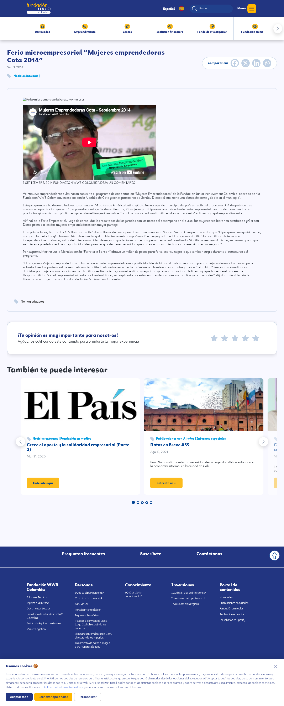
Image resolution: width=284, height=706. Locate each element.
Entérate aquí (43, 483)
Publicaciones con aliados (234, 602)
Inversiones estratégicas (185, 603)
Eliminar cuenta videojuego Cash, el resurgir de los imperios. (93, 635)
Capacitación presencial (88, 598)
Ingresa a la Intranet (38, 602)
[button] (278, 28)
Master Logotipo (36, 629)
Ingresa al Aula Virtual (87, 615)
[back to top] (274, 555)
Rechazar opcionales (53, 697)
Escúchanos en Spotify (232, 619)
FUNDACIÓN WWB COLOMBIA (76, 183)
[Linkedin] (256, 63)
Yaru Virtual (81, 603)
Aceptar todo (19, 697)
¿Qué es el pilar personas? (89, 592)
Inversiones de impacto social (188, 598)
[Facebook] (235, 63)
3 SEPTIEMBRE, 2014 (38, 183)
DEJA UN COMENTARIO (118, 183)
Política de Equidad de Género (44, 623)
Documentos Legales (38, 608)
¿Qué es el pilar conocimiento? (133, 594)
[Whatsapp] (267, 63)
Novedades (226, 597)
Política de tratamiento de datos (63, 687)
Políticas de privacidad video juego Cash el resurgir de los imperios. (91, 624)
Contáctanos (209, 553)
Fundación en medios (231, 608)
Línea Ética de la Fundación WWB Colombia (45, 616)
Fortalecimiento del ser (88, 609)
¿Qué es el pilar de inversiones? (188, 592)
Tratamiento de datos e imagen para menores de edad (92, 644)
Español (169, 9)
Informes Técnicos (37, 597)
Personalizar (88, 697)
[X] (245, 63)
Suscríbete (150, 553)
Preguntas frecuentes (83, 553)
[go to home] (39, 8)
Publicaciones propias (232, 614)
